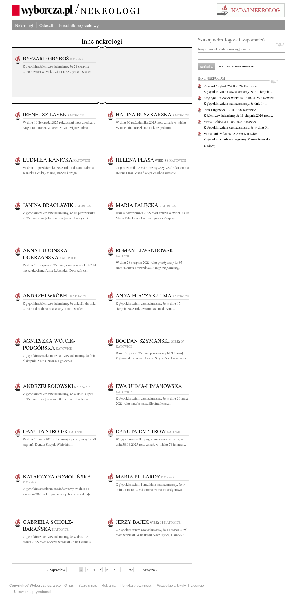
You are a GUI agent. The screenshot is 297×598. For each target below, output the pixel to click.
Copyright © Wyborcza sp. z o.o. (35, 585)
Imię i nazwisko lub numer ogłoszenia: (224, 49)
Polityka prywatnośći (136, 585)
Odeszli (46, 25)
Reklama (109, 585)
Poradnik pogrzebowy (79, 25)
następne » (150, 569)
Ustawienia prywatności (32, 592)
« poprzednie (56, 569)
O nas (69, 585)
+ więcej (209, 145)
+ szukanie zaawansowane (237, 66)
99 (131, 569)
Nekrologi (24, 25)
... (123, 569)
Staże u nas (87, 585)
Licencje (197, 585)
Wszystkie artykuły (171, 585)
